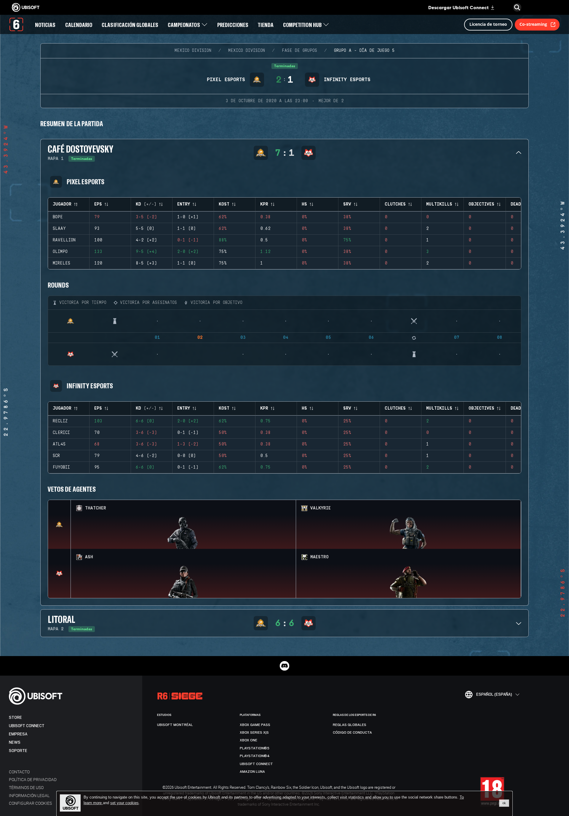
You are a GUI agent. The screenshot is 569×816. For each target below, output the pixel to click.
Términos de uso (26, 787)
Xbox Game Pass (255, 725)
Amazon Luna (252, 771)
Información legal (29, 795)
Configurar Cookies (30, 803)
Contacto (19, 772)
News (14, 742)
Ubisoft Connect (26, 726)
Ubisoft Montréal (175, 725)
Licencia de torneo (488, 24)
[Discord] (284, 666)
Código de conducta (352, 732)
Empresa (18, 734)
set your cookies (124, 803)
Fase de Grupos (299, 50)
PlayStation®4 (255, 756)
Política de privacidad (33, 779)
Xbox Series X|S (254, 732)
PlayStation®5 (254, 748)
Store (15, 717)
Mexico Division (193, 50)
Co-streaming (533, 24)
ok (504, 803)
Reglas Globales (349, 725)
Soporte (18, 750)
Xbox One (248, 740)
